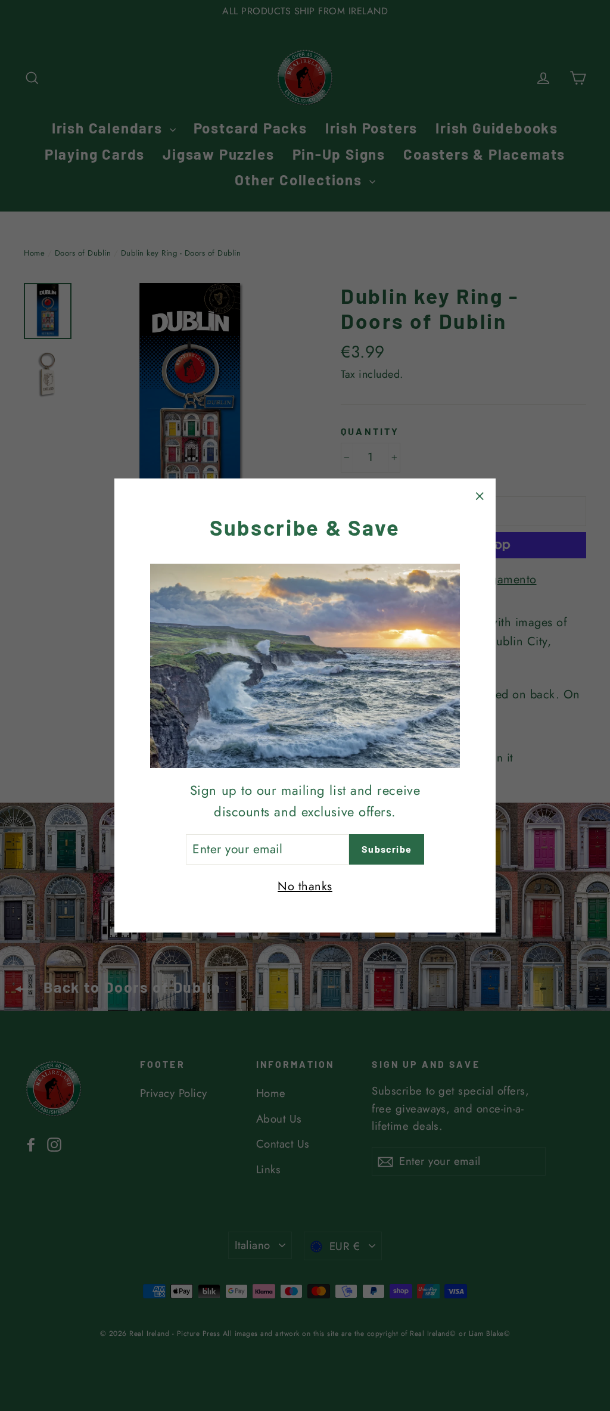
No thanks (305, 886)
